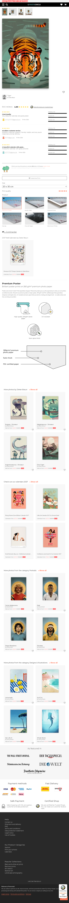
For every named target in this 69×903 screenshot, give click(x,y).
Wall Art (7, 847)
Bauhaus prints (10, 866)
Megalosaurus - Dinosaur (45, 424)
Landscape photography (13, 873)
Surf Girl (39, 697)
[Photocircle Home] (34, 4)
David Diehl (10, 607)
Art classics (8, 868)
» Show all (33, 390)
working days (10, 232)
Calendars (8, 852)
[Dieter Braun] (4, 97)
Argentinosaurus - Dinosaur (14, 465)
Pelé (38, 605)
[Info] (4, 198)
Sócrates (40, 646)
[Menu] (3, 4)
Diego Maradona (10, 646)
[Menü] (66, 885)
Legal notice (9, 833)
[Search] (6, 4)
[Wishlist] (61, 4)
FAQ (6, 826)
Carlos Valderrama (11, 605)
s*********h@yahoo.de (11, 152)
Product (5, 195)
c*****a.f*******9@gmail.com (12, 119)
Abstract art (9, 871)
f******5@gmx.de (10, 137)
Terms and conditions (12, 828)
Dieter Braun (12, 97)
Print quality (6, 191)
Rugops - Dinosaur (11, 424)
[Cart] (65, 4)
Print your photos (11, 850)
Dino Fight (40, 465)
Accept (64, 898)
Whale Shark (41, 738)
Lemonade (8, 697)
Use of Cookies (10, 835)
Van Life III (8, 738)
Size (3, 183)
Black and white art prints (14, 864)
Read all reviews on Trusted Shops (43, 107)
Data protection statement (14, 831)
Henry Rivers (10, 699)
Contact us (8, 822)
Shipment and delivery (13, 824)
